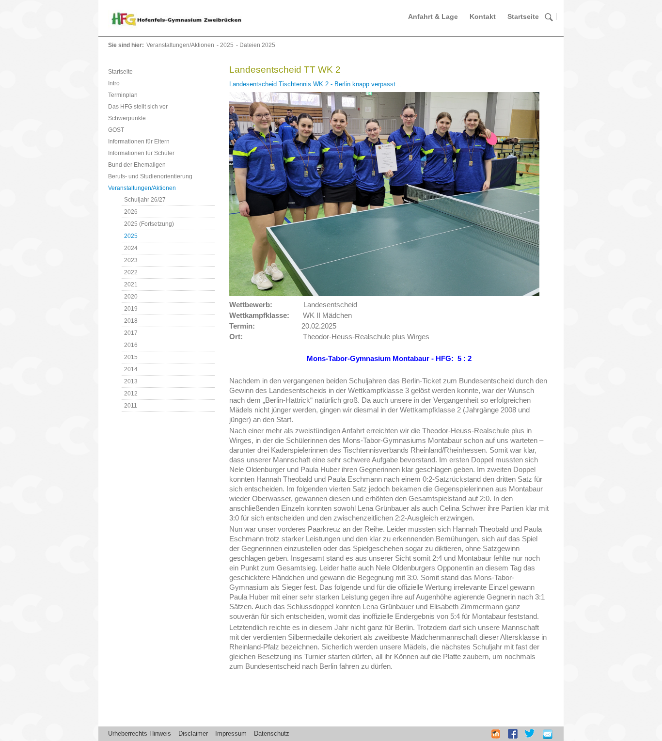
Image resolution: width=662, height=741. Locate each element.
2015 (131, 357)
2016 (131, 345)
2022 (131, 272)
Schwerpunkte (127, 118)
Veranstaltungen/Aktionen (180, 45)
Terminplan (123, 95)
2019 (131, 308)
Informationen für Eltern (139, 141)
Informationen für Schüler (141, 153)
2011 (130, 405)
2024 (131, 248)
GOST (116, 129)
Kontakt (483, 16)
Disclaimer (193, 733)
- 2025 (225, 45)
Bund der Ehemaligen (137, 164)
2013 (131, 381)
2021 (131, 284)
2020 (131, 296)
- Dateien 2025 (255, 45)
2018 (131, 320)
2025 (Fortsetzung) (149, 224)
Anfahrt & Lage (433, 16)
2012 (131, 393)
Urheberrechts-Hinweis (139, 733)
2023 (131, 260)
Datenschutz (271, 733)
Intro (114, 83)
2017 (131, 333)
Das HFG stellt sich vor (138, 106)
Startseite (523, 16)
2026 (131, 211)
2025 (131, 236)
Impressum (231, 733)
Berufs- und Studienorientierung (150, 176)
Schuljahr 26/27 (145, 199)
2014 (131, 369)
